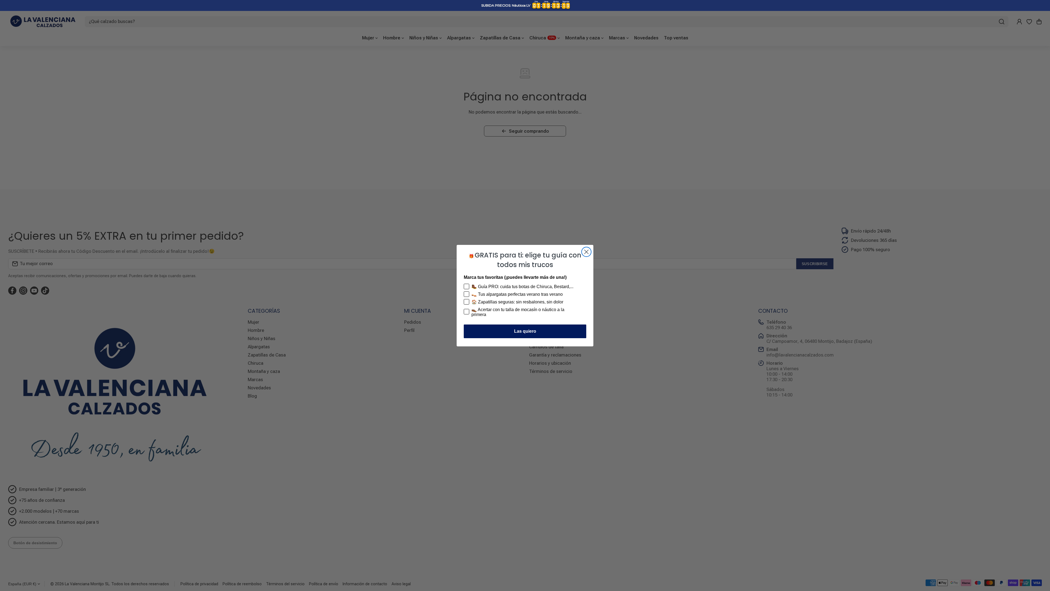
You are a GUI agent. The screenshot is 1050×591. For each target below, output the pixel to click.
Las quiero (525, 331)
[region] (525, 5)
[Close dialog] (586, 252)
